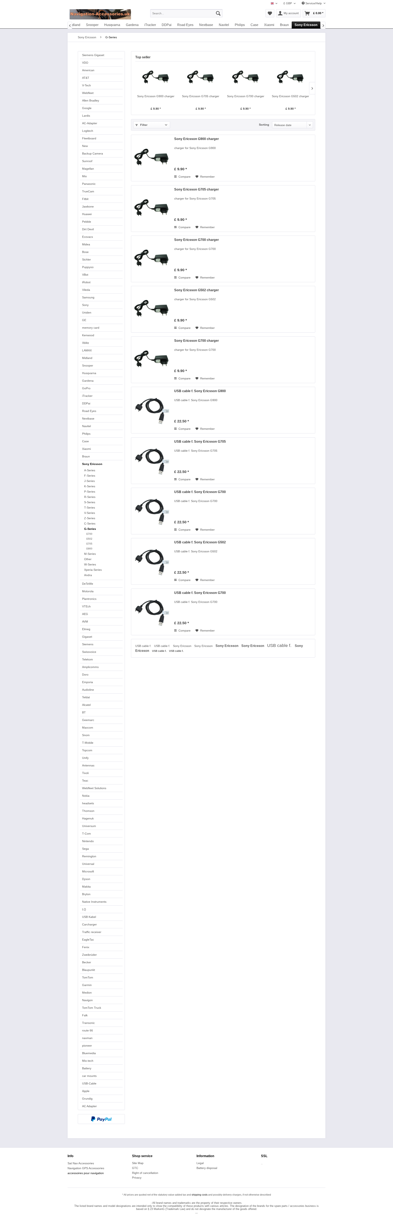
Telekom (87, 659)
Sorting (264, 124)
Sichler (86, 259)
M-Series (90, 553)
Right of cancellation (145, 1173)
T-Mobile (87, 742)
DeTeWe (87, 583)
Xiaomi (86, 448)
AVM (85, 621)
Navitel (86, 426)
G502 (89, 538)
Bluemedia (89, 1053)
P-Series (89, 491)
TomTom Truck (91, 1007)
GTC (135, 1168)
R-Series (89, 497)
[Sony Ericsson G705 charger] (200, 77)
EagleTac (88, 939)
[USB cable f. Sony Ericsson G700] (151, 511)
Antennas (88, 765)
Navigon (87, 1000)
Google (86, 108)
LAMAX (87, 350)
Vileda (86, 289)
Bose (85, 252)
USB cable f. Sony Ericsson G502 (200, 542)
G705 (89, 543)
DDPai (86, 403)
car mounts (89, 1075)
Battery (86, 1068)
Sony (85, 305)
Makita (86, 886)
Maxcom (87, 727)
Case (85, 441)
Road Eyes (89, 411)
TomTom (87, 977)
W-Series (90, 564)
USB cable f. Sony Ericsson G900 (200, 391)
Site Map (137, 1163)
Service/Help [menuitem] (314, 3)
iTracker (87, 395)
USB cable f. (143, 646)
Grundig (87, 1098)
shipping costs (200, 1194)
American (88, 70)
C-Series (89, 523)
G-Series (90, 528)
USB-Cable (89, 1083)
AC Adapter (89, 1106)
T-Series (89, 507)
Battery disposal (206, 1168)
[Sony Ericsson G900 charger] (155, 77)
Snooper (87, 365)
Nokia (85, 795)
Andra (88, 575)
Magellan (88, 168)
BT (84, 712)
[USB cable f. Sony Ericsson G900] (151, 410)
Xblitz (85, 342)
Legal (200, 1163)
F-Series (89, 475)
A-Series (89, 470)
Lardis (86, 115)
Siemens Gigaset (93, 55)
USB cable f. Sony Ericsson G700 (200, 492)
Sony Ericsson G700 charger (245, 96)
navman (87, 1038)
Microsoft (88, 871)
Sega (85, 848)
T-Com (86, 833)
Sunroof (87, 161)
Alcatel (86, 704)
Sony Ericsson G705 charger (200, 96)
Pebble (86, 221)
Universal (88, 863)
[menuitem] (186, 13)
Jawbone (88, 206)
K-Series (89, 486)
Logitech (87, 130)
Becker (86, 962)
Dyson (86, 879)
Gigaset (87, 636)
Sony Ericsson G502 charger (290, 96)
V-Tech (86, 85)
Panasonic (89, 183)
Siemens (87, 644)
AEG (85, 614)
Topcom (87, 750)
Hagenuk (88, 818)
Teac (85, 780)
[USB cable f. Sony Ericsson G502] (151, 561)
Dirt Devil (88, 229)
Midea (86, 244)
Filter (143, 124)
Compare (184, 176)
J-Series (89, 481)
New (85, 146)
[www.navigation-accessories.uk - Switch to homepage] (100, 14)
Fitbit (85, 199)
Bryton (86, 894)
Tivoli (85, 773)
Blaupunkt (88, 969)
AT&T (85, 77)
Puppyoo (88, 267)
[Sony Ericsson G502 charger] (290, 77)
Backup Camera (92, 153)
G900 (89, 548)
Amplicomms (90, 667)
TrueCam (88, 191)
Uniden (86, 312)
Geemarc (88, 720)
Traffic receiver (91, 932)
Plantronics (89, 598)
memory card (90, 327)
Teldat (86, 697)
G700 (89, 534)
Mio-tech (87, 1060)
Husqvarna (89, 373)
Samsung (88, 297)
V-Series (89, 512)
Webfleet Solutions (94, 788)
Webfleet (88, 93)
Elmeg (86, 629)
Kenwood (88, 335)
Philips (86, 433)
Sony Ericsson (92, 464)
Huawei (87, 214)
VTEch (86, 606)
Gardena (88, 380)
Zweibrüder (89, 954)
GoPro (86, 388)
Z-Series (89, 518)
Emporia (87, 682)
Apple (85, 1091)
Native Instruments (94, 901)
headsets (88, 803)
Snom (86, 735)
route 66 (87, 1030)
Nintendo (88, 841)
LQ (84, 909)
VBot (85, 274)
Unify (85, 757)
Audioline (88, 689)
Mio (84, 176)
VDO (85, 62)
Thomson (88, 810)
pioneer (87, 1045)
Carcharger (89, 924)
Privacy (136, 1177)
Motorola (88, 591)
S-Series (89, 502)
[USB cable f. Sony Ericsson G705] (151, 461)
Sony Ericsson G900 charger (155, 96)
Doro (85, 674)
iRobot (86, 282)
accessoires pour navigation (86, 1173)
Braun (86, 456)
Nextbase (88, 418)
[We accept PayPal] (101, 1119)
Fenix (85, 947)
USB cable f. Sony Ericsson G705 (200, 441)
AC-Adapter (89, 123)
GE (84, 320)
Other (87, 559)
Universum (89, 826)
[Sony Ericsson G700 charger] (245, 77)
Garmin (87, 985)
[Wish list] (269, 13)
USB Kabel (89, 916)
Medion (87, 992)
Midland (87, 358)
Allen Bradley (90, 100)
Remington (89, 856)
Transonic (88, 1022)
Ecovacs (87, 236)
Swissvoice (89, 651)
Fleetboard (89, 138)
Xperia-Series (93, 569)
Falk (85, 1015)
